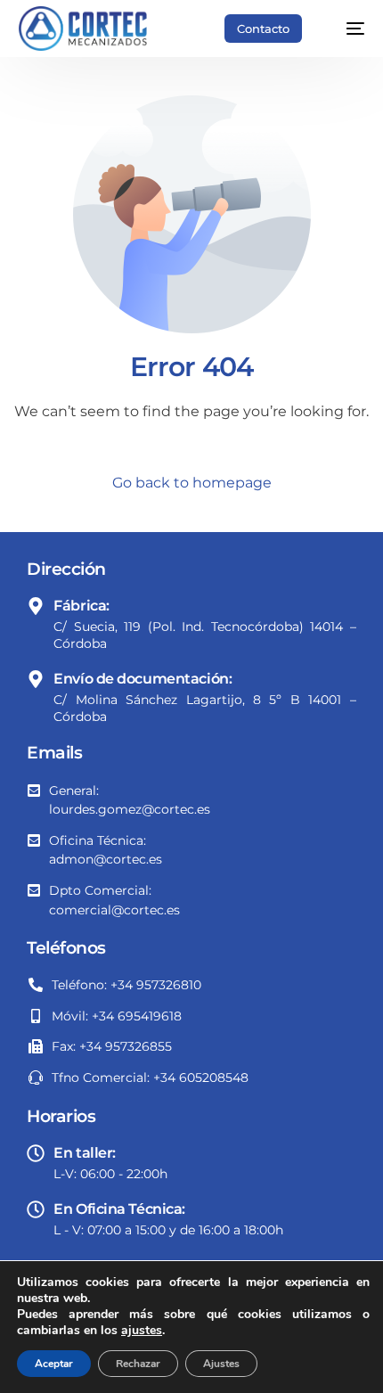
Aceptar (54, 1363)
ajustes (141, 1331)
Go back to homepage (192, 482)
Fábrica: (81, 605)
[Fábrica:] (36, 606)
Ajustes (221, 1363)
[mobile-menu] (346, 28)
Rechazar (138, 1363)
